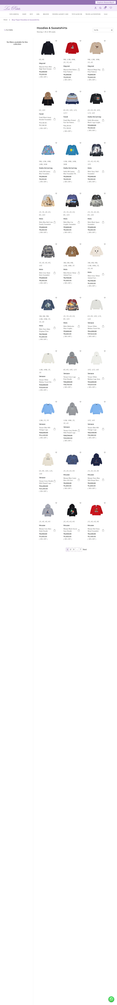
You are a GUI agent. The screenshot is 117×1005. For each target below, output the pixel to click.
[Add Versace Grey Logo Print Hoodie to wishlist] (80, 351)
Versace (91, 323)
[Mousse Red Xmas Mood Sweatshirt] (96, 510)
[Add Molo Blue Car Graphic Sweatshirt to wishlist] (80, 193)
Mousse (66, 475)
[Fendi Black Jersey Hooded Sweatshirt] (48, 99)
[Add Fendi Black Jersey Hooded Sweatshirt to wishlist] (56, 91)
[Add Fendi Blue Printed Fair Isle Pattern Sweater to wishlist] (80, 91)
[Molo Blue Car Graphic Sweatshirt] (72, 201)
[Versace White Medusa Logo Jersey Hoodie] (96, 358)
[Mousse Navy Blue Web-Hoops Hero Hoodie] (96, 460)
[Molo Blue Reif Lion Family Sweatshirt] (48, 201)
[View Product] (54, 68)
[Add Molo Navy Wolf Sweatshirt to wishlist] (104, 143)
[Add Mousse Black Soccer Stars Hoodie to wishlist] (80, 503)
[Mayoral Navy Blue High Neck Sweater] (48, 48)
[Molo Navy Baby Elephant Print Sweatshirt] (48, 305)
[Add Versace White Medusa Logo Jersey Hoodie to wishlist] (104, 351)
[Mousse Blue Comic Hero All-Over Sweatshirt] (72, 460)
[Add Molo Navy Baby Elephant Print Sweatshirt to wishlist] (56, 297)
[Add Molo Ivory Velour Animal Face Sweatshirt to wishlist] (104, 244)
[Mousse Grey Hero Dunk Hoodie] (48, 510)
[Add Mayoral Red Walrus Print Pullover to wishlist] (80, 41)
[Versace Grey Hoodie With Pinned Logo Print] (72, 409)
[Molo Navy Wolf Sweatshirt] (96, 150)
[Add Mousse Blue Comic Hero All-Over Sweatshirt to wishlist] (80, 452)
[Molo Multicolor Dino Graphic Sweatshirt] (72, 305)
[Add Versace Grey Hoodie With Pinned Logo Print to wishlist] (80, 402)
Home (5, 20)
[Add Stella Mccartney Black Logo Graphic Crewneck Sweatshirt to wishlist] (104, 91)
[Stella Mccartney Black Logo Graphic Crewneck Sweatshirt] (96, 99)
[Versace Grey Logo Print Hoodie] (72, 358)
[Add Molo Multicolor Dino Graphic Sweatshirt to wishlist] (80, 297)
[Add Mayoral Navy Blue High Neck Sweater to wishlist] (56, 41)
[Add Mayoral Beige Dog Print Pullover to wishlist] (104, 41)
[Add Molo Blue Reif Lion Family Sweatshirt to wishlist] (56, 193)
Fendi (41, 114)
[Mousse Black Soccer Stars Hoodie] (72, 510)
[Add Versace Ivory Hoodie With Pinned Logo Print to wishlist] (56, 452)
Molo (90, 168)
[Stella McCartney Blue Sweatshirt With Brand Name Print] (72, 150)
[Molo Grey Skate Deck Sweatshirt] (48, 251)
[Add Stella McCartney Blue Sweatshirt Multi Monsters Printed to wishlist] (56, 143)
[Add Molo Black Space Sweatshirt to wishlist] (104, 193)
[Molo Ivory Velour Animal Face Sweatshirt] (96, 251)
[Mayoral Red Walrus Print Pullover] (72, 48)
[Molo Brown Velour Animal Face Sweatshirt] (72, 251)
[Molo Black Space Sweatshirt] (96, 201)
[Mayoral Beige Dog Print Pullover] (96, 48)
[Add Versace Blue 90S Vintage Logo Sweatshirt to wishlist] (56, 402)
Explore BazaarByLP (105, 2)
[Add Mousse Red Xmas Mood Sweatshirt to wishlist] (104, 503)
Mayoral (42, 63)
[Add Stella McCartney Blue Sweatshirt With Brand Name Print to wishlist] (80, 143)
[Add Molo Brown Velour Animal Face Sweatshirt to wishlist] (80, 244)
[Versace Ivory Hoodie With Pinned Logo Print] (48, 460)
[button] (24, 14)
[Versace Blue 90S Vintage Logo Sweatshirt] (48, 409)
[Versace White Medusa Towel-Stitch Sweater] (96, 305)
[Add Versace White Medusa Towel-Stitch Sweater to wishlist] (104, 297)
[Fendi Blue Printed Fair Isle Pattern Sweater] (72, 99)
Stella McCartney (94, 117)
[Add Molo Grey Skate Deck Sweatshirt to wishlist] (56, 244)
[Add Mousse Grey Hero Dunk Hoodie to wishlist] (56, 503)
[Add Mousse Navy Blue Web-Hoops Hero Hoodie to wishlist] (104, 452)
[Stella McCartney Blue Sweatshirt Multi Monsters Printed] (48, 150)
